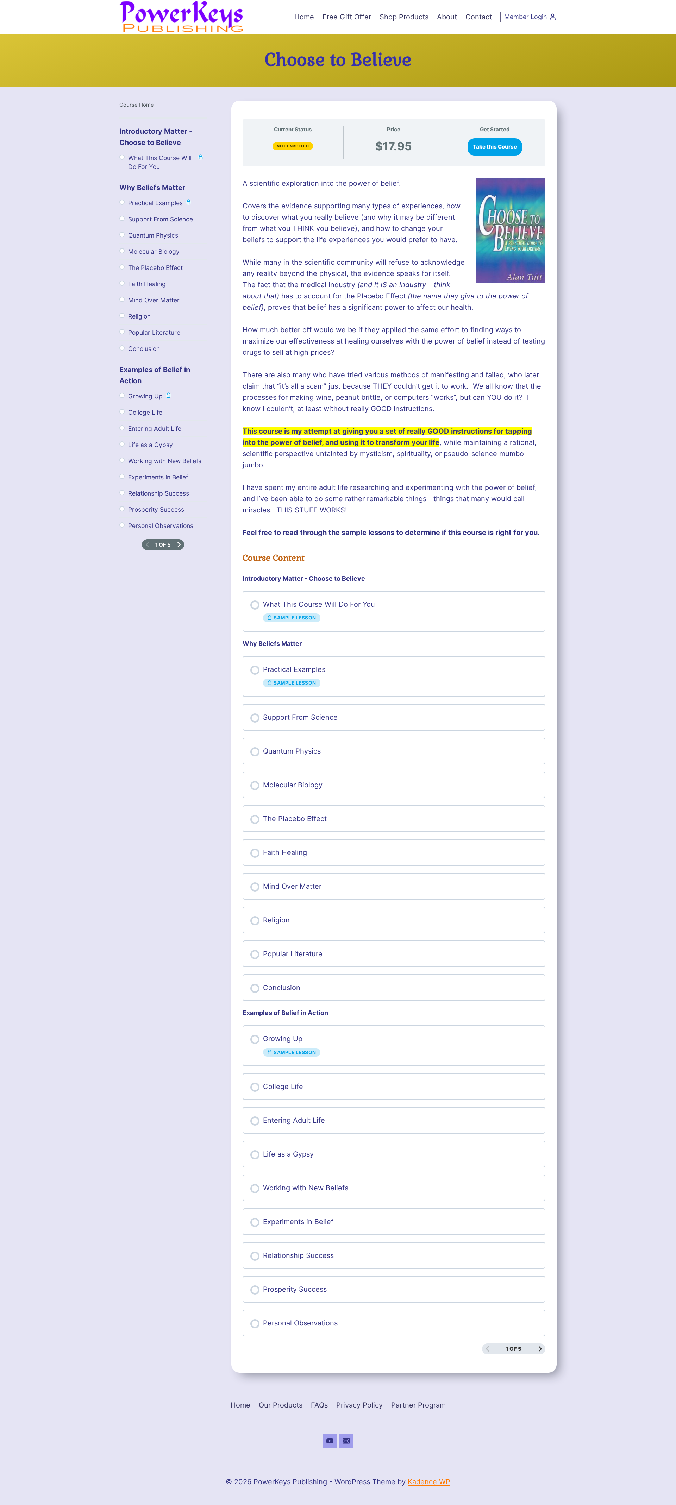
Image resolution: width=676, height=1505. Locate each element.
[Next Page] (540, 1349)
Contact (478, 17)
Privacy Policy (359, 1405)
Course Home (136, 104)
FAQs (319, 1405)
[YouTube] (330, 1441)
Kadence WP (429, 1482)
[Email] (346, 1441)
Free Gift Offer (347, 17)
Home (304, 17)
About (447, 17)
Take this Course (495, 146)
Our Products (280, 1405)
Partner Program (418, 1405)
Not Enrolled (293, 146)
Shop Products (404, 17)
